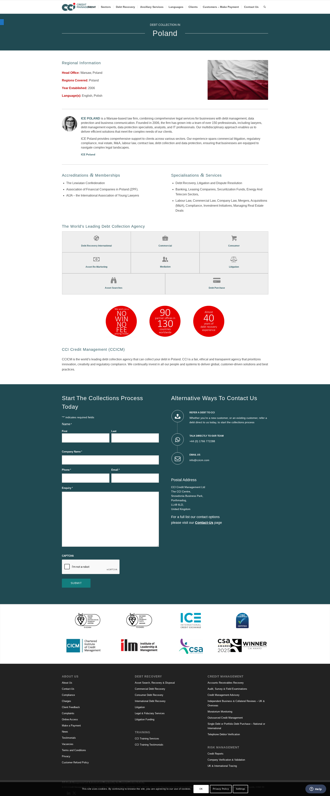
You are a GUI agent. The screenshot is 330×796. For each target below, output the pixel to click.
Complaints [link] (68, 713)
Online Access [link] (70, 719)
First (64, 431)
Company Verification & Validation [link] (226, 759)
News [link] (65, 731)
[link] (2, 22)
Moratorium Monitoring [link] (220, 711)
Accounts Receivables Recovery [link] (226, 682)
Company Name (72, 451)
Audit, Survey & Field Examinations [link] (227, 688)
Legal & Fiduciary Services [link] (150, 713)
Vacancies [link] (67, 744)
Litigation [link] (140, 707)
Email (115, 469)
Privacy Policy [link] (221, 789)
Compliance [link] (68, 695)
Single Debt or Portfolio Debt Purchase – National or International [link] (236, 726)
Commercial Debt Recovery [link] (150, 688)
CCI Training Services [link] (147, 738)
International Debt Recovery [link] (150, 701)
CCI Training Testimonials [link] (149, 744)
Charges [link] (66, 701)
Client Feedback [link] (71, 707)
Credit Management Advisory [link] (223, 695)
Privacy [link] (66, 756)
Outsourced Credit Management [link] (225, 717)
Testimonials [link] (69, 737)
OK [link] (201, 789)
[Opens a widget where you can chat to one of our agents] (315, 789)
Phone (66, 469)
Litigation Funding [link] (144, 719)
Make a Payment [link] (71, 725)
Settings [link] (240, 789)
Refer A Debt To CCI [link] (202, 412)
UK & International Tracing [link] (222, 765)
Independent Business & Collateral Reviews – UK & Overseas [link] (236, 703)
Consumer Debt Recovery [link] (149, 695)
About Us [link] (67, 682)
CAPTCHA (68, 555)
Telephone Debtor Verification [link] (224, 734)
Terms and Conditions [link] (74, 750)
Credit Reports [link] (215, 753)
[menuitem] (91, 7)
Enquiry (67, 488)
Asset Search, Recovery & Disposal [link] (155, 682)
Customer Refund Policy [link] (75, 762)
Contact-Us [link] (68, 688)
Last (113, 431)
